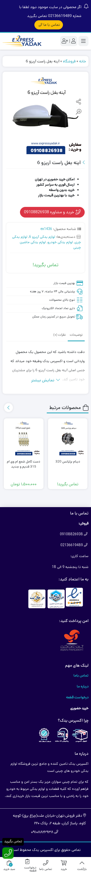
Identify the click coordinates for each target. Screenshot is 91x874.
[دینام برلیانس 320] (68, 438)
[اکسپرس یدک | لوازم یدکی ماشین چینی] (23, 41)
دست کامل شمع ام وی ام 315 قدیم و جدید (23, 464)
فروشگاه (69, 61)
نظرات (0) (59, 335)
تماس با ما (51, 24)
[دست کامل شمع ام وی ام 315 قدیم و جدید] (23, 438)
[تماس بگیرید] (8, 853)
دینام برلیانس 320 (67, 461)
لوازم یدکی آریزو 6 (42, 236)
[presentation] (8, 407)
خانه (82, 61)
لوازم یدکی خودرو (60, 242)
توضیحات (76, 335)
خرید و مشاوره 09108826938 (49, 212)
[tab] (76, 334)
